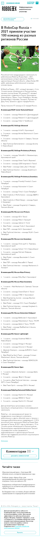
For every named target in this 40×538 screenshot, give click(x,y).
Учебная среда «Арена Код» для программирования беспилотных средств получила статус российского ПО (17, 479)
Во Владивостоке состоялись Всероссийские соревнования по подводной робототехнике (18, 492)
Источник (4, 441)
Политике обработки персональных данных (16, 527)
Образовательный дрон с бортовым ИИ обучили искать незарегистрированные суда (18, 473)
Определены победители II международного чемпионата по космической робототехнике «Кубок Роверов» (18, 486)
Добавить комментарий (20, 456)
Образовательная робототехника (9, 19)
